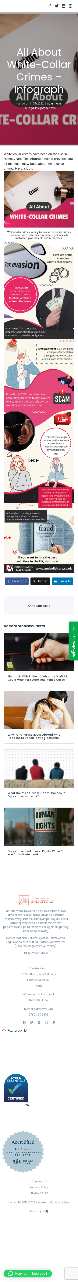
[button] (9, 6)
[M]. (45, 1211)
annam (56, 103)
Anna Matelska (39, 606)
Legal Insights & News (42, 108)
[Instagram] (70, 6)
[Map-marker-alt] (54, 1022)
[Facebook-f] (50, 6)
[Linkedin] (64, 6)
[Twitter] (57, 6)
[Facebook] (24, 1022)
